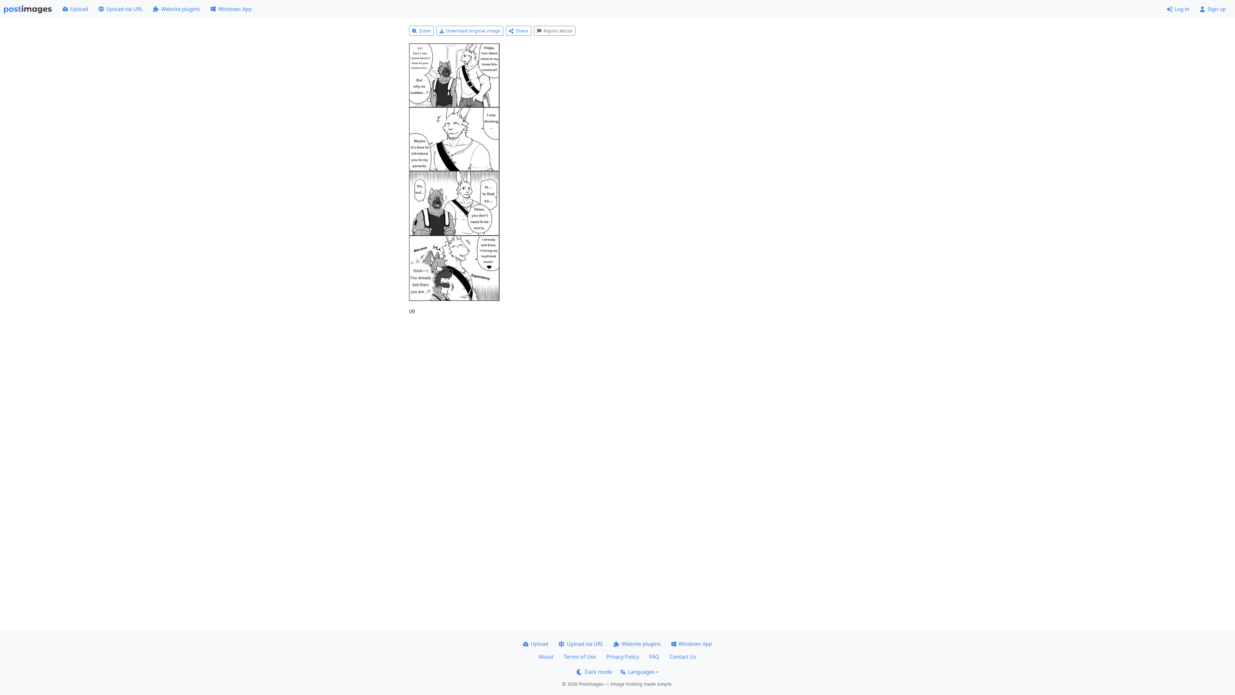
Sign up (1217, 9)
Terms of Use (580, 656)
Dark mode (598, 671)
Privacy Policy (622, 656)
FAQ (654, 656)
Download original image (473, 31)
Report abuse (558, 31)
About (546, 656)
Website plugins (180, 9)
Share (522, 31)
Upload (79, 9)
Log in (1182, 9)
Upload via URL (124, 9)
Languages (641, 671)
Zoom (425, 31)
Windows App (235, 9)
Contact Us (683, 656)
